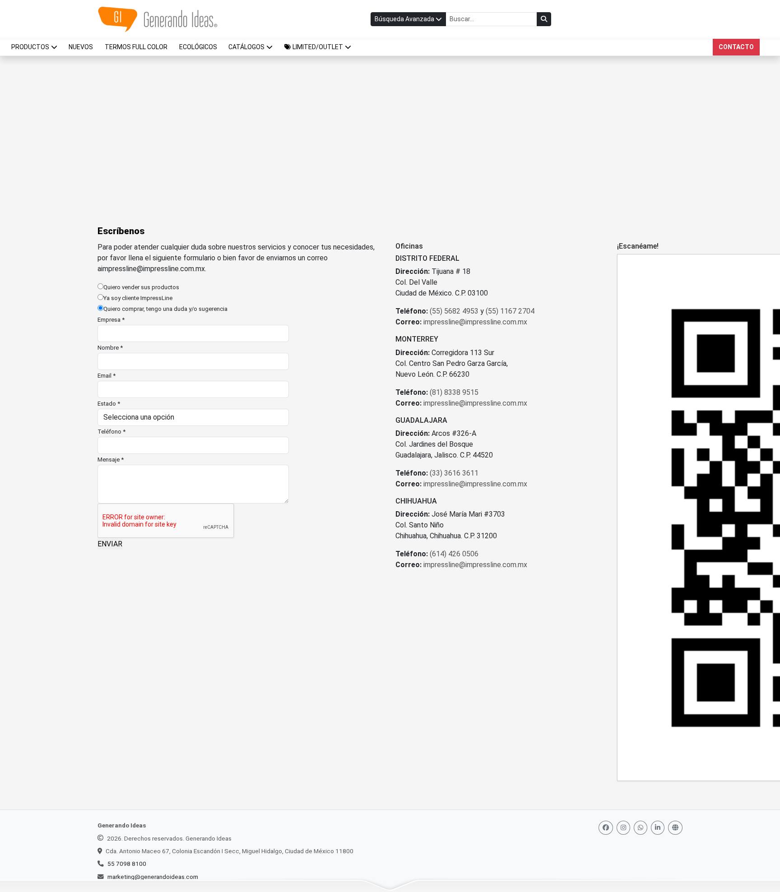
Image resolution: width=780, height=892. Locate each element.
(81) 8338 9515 (454, 392)
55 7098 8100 (126, 863)
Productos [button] (30, 47)
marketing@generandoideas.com (152, 876)
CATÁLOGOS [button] (246, 47)
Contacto (736, 47)
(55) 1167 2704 (510, 311)
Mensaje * (111, 459)
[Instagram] (623, 828)
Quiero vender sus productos (141, 287)
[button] (318, 47)
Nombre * (110, 347)
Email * (107, 375)
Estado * (109, 403)
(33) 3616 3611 (454, 473)
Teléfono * (111, 431)
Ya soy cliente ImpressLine (137, 298)
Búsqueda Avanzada (405, 19)
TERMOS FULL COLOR (136, 47)
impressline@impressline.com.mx (153, 268)
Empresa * (111, 319)
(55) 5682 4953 (454, 311)
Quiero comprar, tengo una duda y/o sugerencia (165, 308)
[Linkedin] (657, 828)
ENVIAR (110, 544)
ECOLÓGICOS (198, 47)
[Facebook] (606, 828)
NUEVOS (81, 47)
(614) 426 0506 (454, 554)
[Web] (675, 828)
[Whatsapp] (640, 828)
